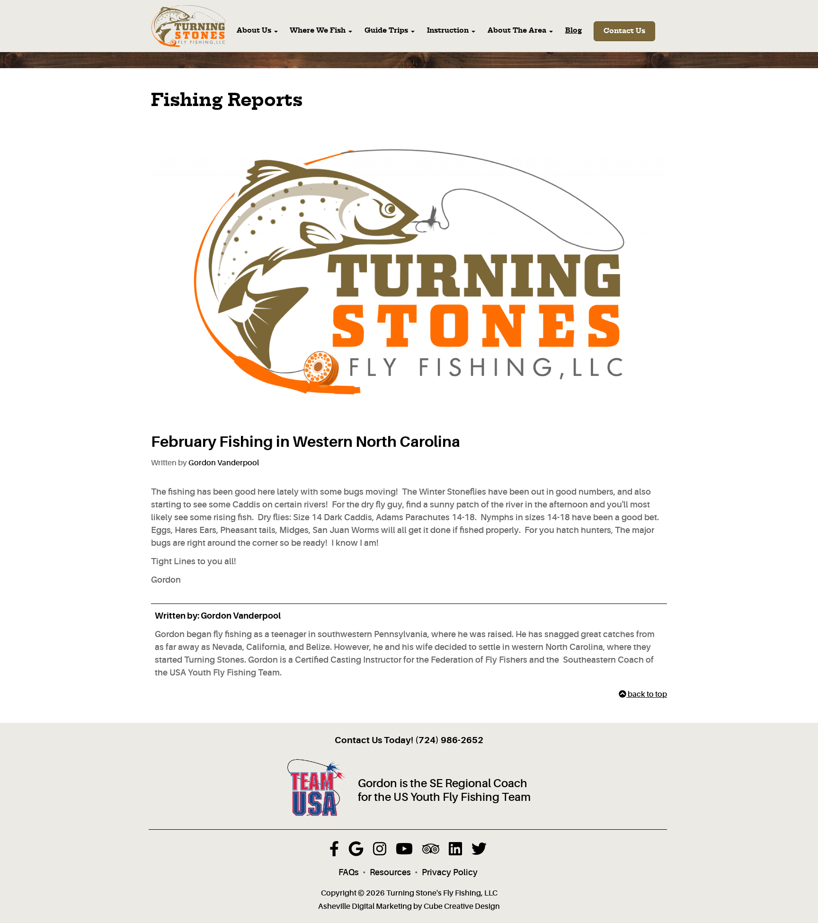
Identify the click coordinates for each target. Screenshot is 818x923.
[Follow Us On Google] (356, 851)
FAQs (348, 872)
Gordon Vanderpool (223, 463)
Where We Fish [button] (318, 30)
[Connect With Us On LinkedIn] (455, 851)
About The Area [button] (518, 30)
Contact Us (624, 31)
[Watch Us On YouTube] (404, 851)
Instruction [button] (449, 30)
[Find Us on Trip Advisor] (430, 851)
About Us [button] (255, 30)
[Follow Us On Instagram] (379, 851)
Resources (390, 872)
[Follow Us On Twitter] (479, 851)
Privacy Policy (450, 872)
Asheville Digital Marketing (365, 906)
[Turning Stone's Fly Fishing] (188, 26)
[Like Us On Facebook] (334, 851)
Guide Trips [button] (387, 30)
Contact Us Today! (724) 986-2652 (409, 740)
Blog (573, 30)
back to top (646, 694)
